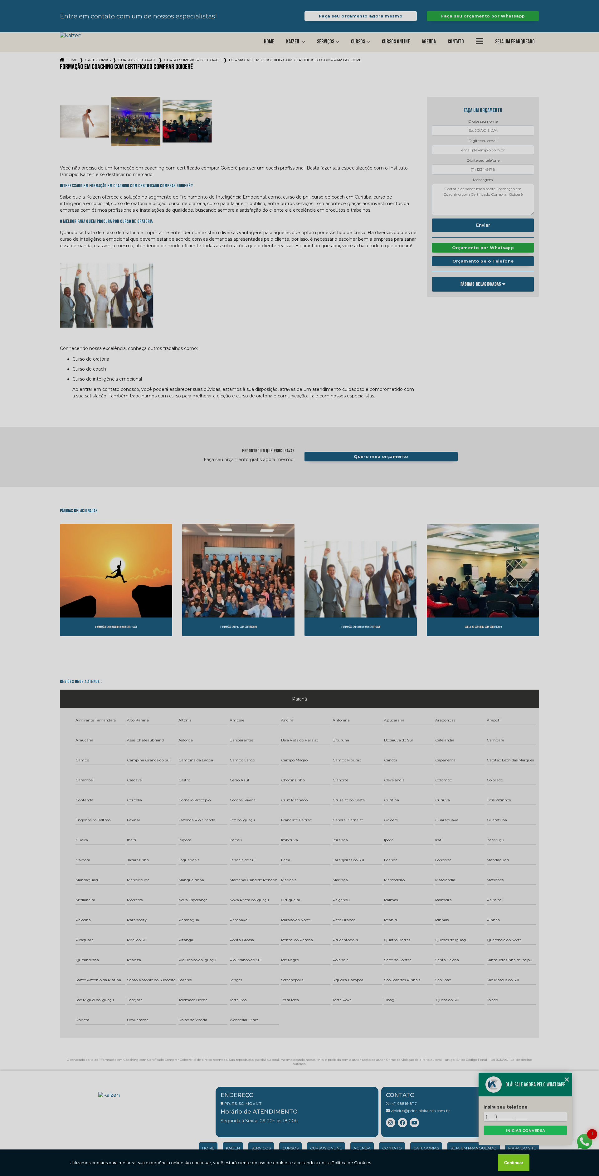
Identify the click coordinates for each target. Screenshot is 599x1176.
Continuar (513, 1162)
